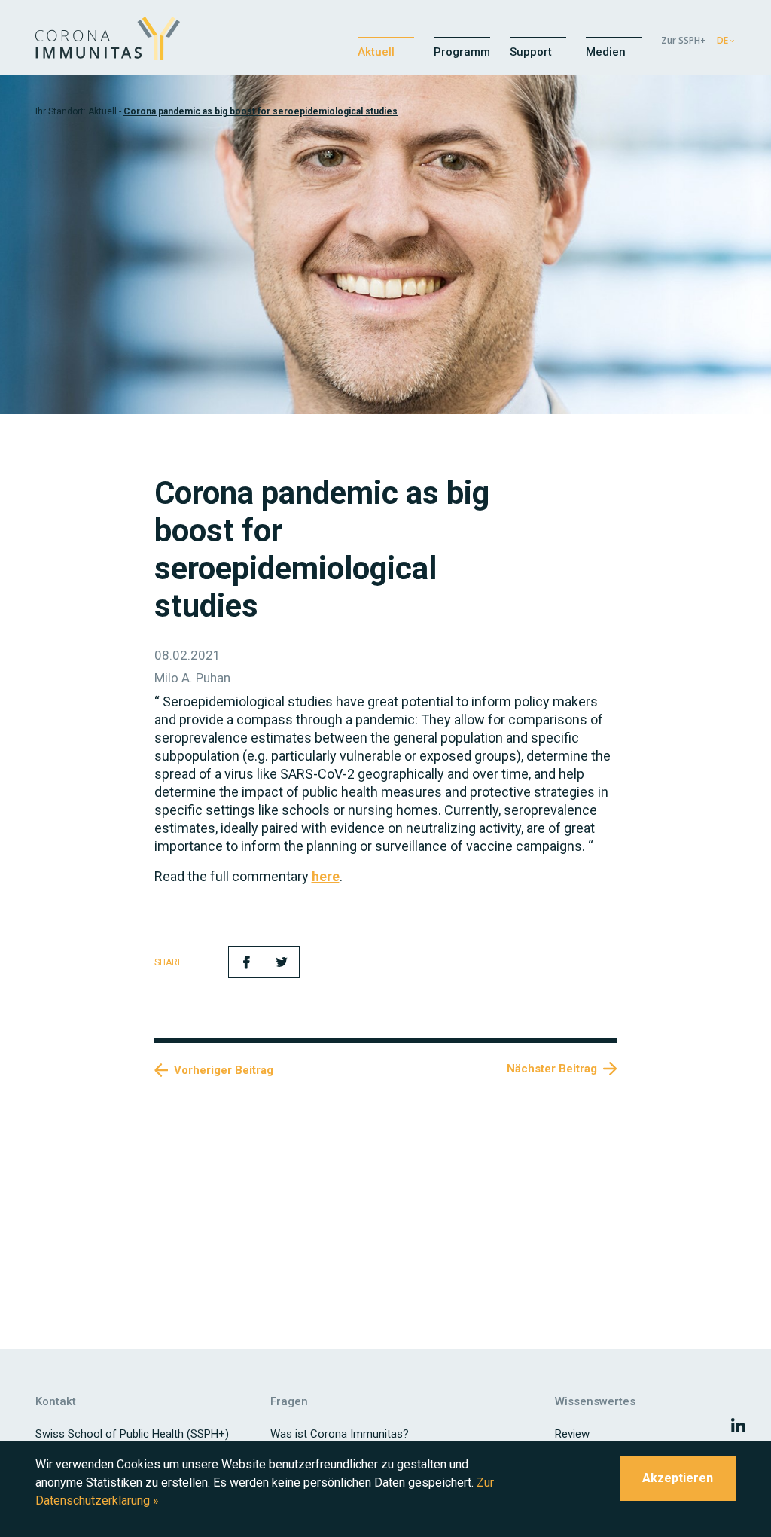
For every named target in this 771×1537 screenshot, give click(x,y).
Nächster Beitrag (552, 1068)
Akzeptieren (677, 1478)
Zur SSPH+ (683, 40)
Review (572, 1434)
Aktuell (376, 52)
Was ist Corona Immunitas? (339, 1434)
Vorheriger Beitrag (223, 1070)
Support (531, 52)
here (326, 876)
